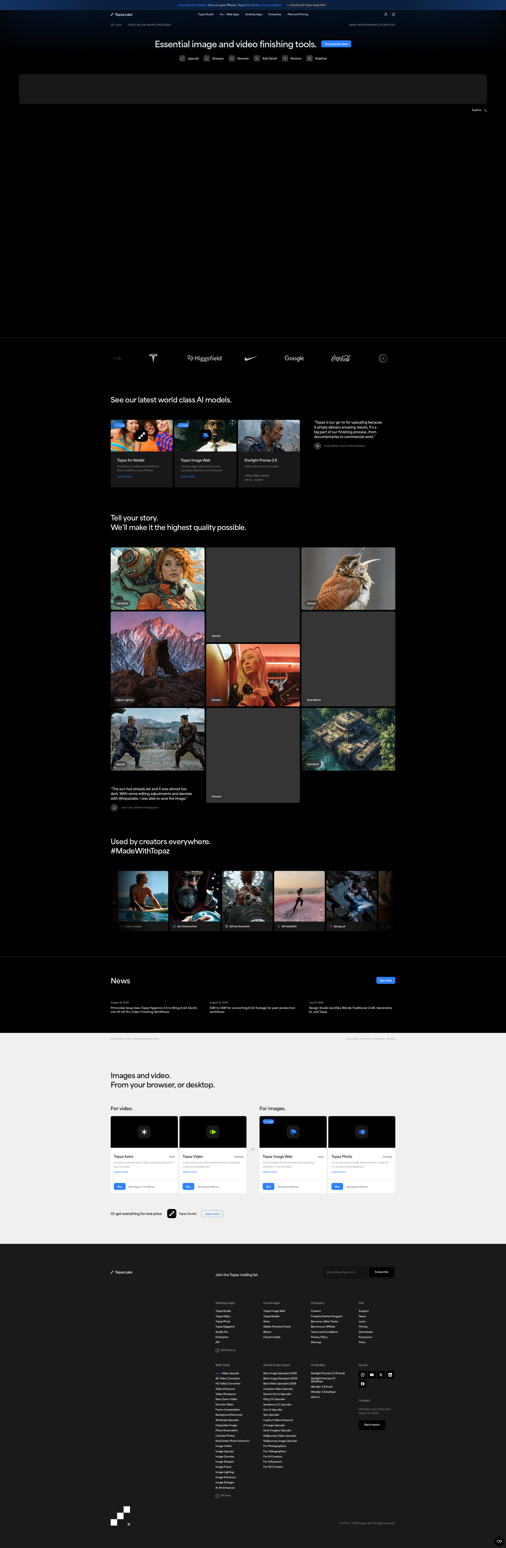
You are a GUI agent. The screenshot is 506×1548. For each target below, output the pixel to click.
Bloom (267, 1332)
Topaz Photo (222, 1322)
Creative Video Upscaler (278, 1389)
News (362, 1316)
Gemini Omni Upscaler (277, 1394)
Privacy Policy (319, 1337)
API (217, 1342)
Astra (266, 1322)
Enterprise (221, 1337)
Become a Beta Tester (324, 1322)
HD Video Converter (228, 1384)
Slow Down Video (226, 1399)
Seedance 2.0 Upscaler (277, 1405)
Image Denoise (224, 1457)
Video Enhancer (225, 1389)
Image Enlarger (224, 1483)
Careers (316, 1311)
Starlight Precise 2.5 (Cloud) (328, 1373)
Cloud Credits (271, 1337)
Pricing (363, 1327)
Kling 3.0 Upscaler (274, 1399)
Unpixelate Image (226, 1425)
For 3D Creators (273, 1467)
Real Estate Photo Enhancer (232, 1441)
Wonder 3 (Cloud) (321, 1387)
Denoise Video (224, 1405)
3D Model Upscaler (227, 1420)
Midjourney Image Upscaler (280, 1441)
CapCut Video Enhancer (278, 1420)
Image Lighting (224, 1472)
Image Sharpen (224, 1462)
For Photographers (274, 1446)
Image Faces (223, 1467)
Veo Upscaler (271, 1415)
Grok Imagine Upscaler (277, 1431)
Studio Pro (221, 1332)
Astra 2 (315, 1397)
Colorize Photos (225, 1436)
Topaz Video (222, 1316)
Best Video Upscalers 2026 (279, 1384)
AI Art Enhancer (225, 1488)
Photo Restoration (226, 1431)
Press (362, 1342)
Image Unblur (223, 1446)
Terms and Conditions (324, 1332)
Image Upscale (224, 1452)
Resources (365, 1337)
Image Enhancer (225, 1477)
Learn (362, 1322)
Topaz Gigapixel (225, 1327)
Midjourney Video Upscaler (279, 1436)
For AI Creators (272, 1457)
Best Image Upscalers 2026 (280, 1373)
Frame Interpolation (227, 1410)
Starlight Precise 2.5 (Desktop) (323, 1380)
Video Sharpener (225, 1394)
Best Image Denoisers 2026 (280, 1379)
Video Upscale (227, 1373)
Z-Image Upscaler (274, 1425)
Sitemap (316, 1342)
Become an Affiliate (323, 1327)
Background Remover (229, 1415)
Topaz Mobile (271, 1316)
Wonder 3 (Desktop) (323, 1392)
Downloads (366, 1332)
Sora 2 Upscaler (272, 1410)
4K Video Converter (227, 1379)
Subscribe (381, 1272)
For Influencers (272, 1462)
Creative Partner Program (327, 1316)
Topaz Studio (223, 1311)
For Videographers (274, 1452)
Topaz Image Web (274, 1311)
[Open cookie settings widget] (499, 1541)
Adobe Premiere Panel (277, 1327)
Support (364, 1311)
